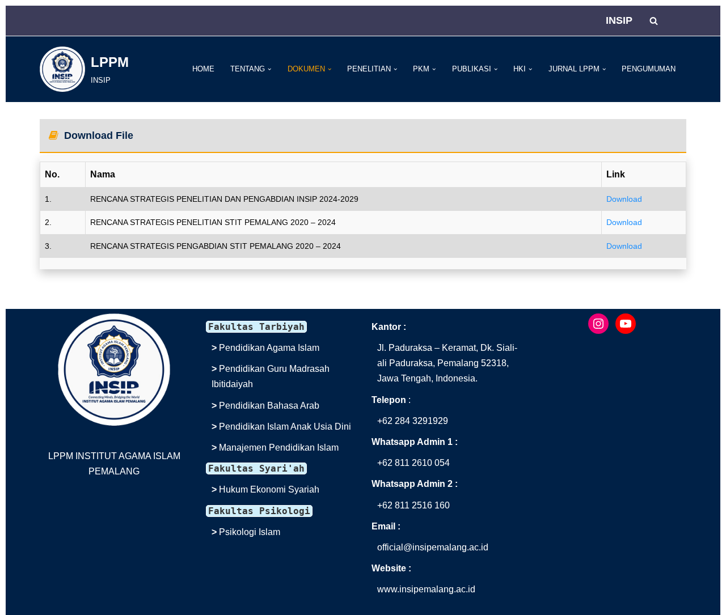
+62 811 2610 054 (413, 463)
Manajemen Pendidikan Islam (279, 447)
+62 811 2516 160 (413, 505)
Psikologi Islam (249, 532)
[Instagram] (598, 323)
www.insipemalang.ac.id (426, 589)
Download (624, 198)
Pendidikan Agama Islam (269, 348)
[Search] (653, 20)
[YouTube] (625, 323)
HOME (203, 69)
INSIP (619, 20)
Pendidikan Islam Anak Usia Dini (285, 426)
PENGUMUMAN (649, 69)
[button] (269, 69)
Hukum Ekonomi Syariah (269, 489)
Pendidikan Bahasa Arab (269, 405)
